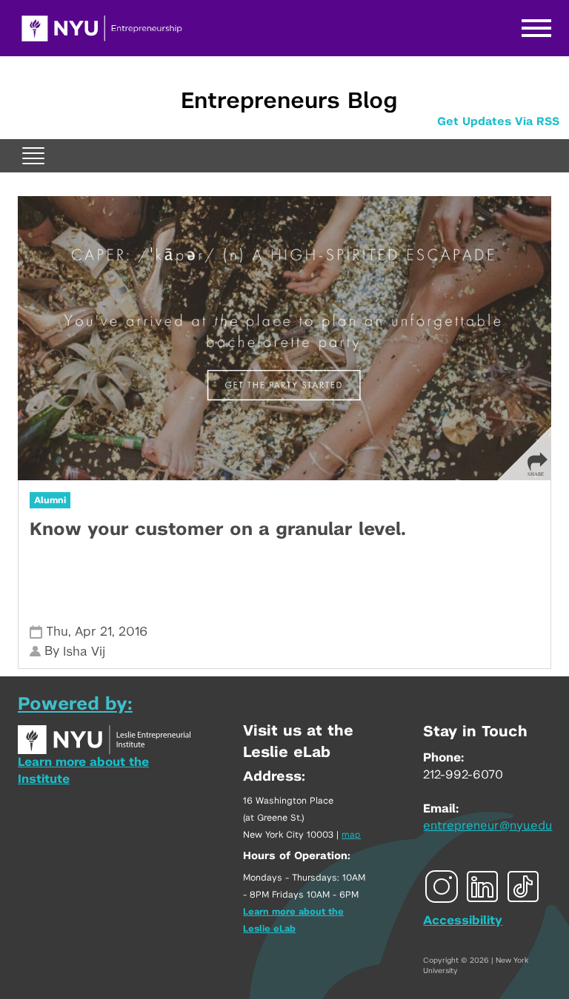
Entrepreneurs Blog (289, 101)
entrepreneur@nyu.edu (487, 826)
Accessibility (462, 920)
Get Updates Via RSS (498, 121)
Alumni (50, 500)
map (351, 834)
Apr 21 (93, 631)
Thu (57, 631)
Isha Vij (84, 651)
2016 (133, 631)
